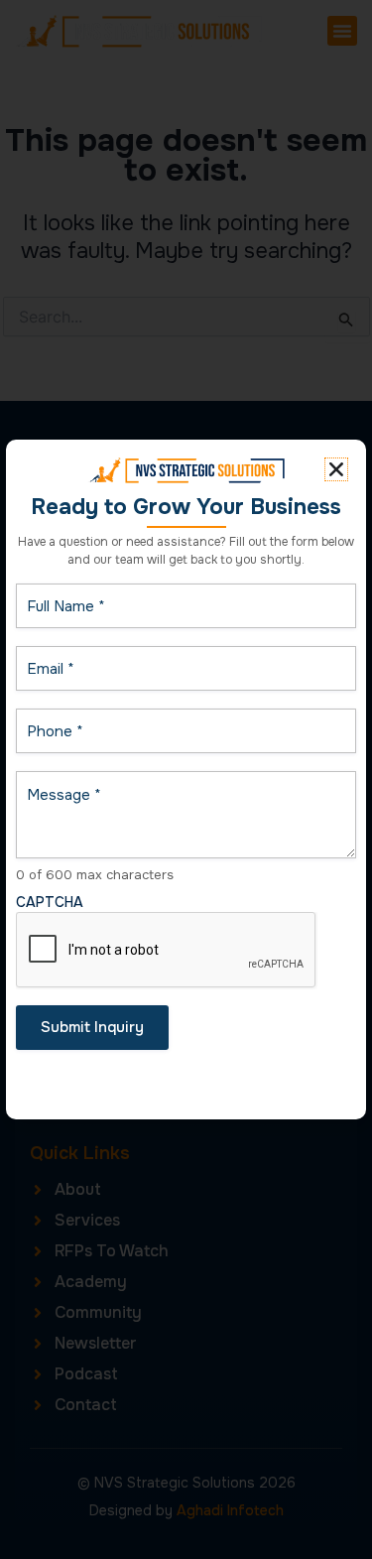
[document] (186, 779)
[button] (336, 469)
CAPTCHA (49, 902)
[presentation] (166, 950)
